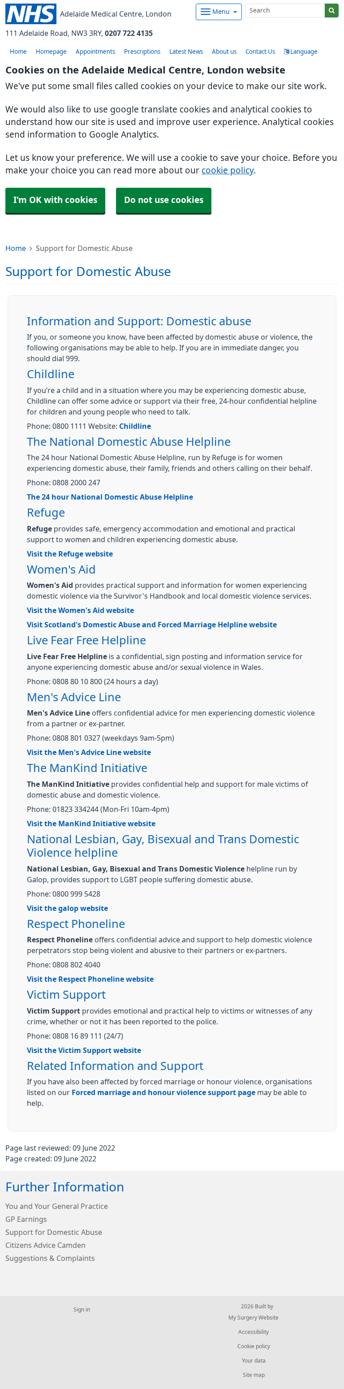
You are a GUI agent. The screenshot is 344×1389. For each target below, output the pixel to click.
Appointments (95, 52)
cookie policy (228, 170)
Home (15, 248)
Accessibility (253, 1332)
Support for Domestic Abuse (53, 1232)
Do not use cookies (163, 200)
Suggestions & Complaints (50, 1258)
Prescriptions (142, 52)
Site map (254, 1375)
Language (303, 52)
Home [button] (18, 52)
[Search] (332, 10)
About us (224, 52)
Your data (254, 1360)
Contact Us (260, 52)
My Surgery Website (253, 1317)
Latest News (186, 52)
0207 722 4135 (129, 33)
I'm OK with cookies (55, 200)
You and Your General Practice (56, 1206)
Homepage (51, 52)
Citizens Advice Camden (45, 1245)
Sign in (81, 1309)
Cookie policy (253, 1346)
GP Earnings (26, 1219)
